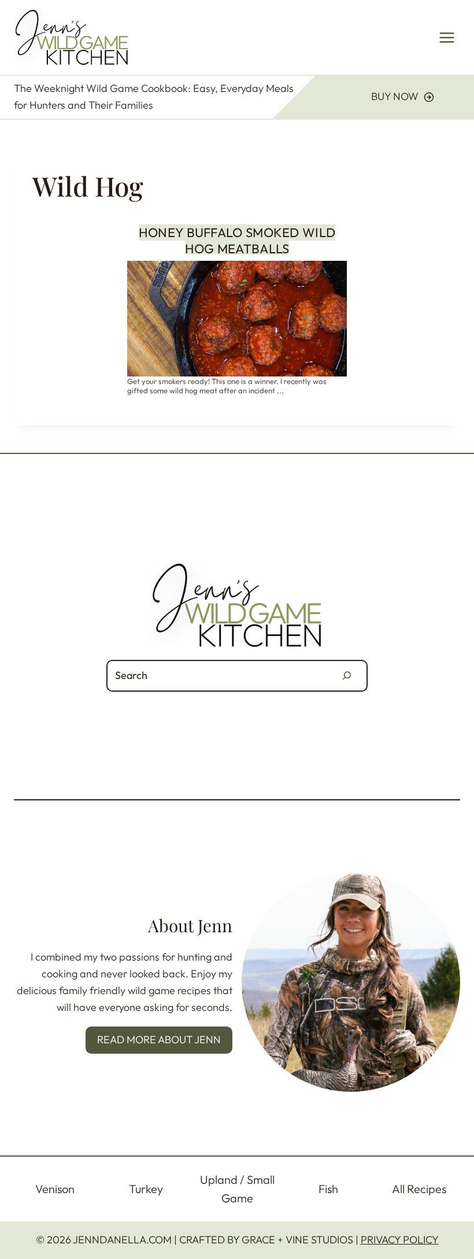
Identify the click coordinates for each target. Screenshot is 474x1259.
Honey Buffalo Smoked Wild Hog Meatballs (237, 240)
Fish (328, 1189)
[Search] (346, 675)
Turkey (146, 1189)
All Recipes (419, 1189)
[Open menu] (446, 37)
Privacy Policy (400, 1239)
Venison (55, 1189)
